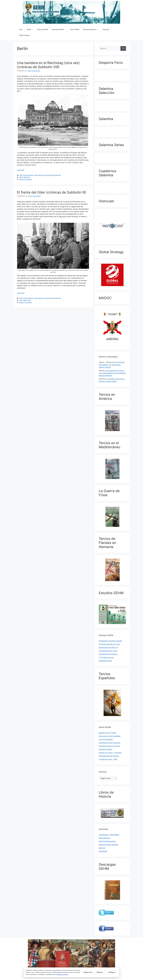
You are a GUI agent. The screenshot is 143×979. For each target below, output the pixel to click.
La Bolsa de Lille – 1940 (108, 759)
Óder (29, 300)
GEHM (29, 29)
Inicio (21, 29)
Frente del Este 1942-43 (108, 647)
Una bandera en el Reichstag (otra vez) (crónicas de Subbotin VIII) (48, 65)
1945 (21, 175)
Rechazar (100, 972)
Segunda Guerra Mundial (53, 175)
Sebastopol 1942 (105, 661)
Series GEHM (74, 29)
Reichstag (27, 177)
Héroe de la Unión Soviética (110, 736)
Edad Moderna (104, 838)
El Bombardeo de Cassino (109, 756)
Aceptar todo (87, 972)
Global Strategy (24, 35)
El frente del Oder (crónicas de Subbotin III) (51, 192)
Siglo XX (102, 848)
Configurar (111, 972)
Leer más (20, 170)
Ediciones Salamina (89, 29)
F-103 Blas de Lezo (106, 657)
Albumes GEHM (42, 29)
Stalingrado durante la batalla (110, 641)
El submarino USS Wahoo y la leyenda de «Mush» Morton (112, 364)
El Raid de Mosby (105, 749)
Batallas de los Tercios (107, 733)
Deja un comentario (25, 179)
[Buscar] (123, 48)
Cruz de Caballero (106, 739)
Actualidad (103, 851)
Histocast (106, 29)
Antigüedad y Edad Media (109, 835)
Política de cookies (62, 974)
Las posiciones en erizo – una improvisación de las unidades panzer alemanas (112, 373)
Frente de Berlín (28, 175)
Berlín (21, 177)
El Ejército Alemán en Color (109, 644)
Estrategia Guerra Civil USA (109, 746)
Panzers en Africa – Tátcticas (110, 753)
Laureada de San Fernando (109, 743)
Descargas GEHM (58, 29)
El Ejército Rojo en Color (108, 651)
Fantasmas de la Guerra (108, 654)
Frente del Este (39, 175)
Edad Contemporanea (107, 841)
